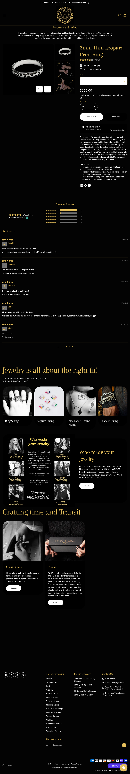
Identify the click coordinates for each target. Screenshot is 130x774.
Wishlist (49, 720)
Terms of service (76, 764)
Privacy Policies (52, 697)
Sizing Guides (51, 682)
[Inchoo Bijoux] (65, 15)
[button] (124, 15)
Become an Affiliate (53, 724)
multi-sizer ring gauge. (101, 174)
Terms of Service (52, 701)
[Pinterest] (23, 674)
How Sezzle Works (53, 712)
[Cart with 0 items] (124, 15)
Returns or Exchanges (54, 709)
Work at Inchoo (52, 716)
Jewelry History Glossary (83, 695)
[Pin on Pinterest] (85, 185)
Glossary (49, 690)
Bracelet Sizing (109, 421)
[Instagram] (11, 674)
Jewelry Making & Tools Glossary (83, 686)
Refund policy (53, 764)
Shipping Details (52, 705)
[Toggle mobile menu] (29, 15)
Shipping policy (57, 767)
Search (49, 678)
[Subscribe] (124, 745)
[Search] (119, 15)
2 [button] (62, 346)
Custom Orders (52, 693)
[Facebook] (5, 674)
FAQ (48, 686)
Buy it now (116, 117)
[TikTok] (17, 674)
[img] (7, 239)
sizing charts (119, 172)
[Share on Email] (89, 185)
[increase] (94, 106)
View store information (117, 130)
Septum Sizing (45, 421)
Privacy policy (64, 764)
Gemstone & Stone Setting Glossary (84, 679)
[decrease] (83, 106)
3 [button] (66, 346)
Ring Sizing (11, 421)
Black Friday (51, 727)
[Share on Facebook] (82, 185)
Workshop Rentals (53, 731)
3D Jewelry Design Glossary (85, 691)
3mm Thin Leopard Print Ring (102, 51)
